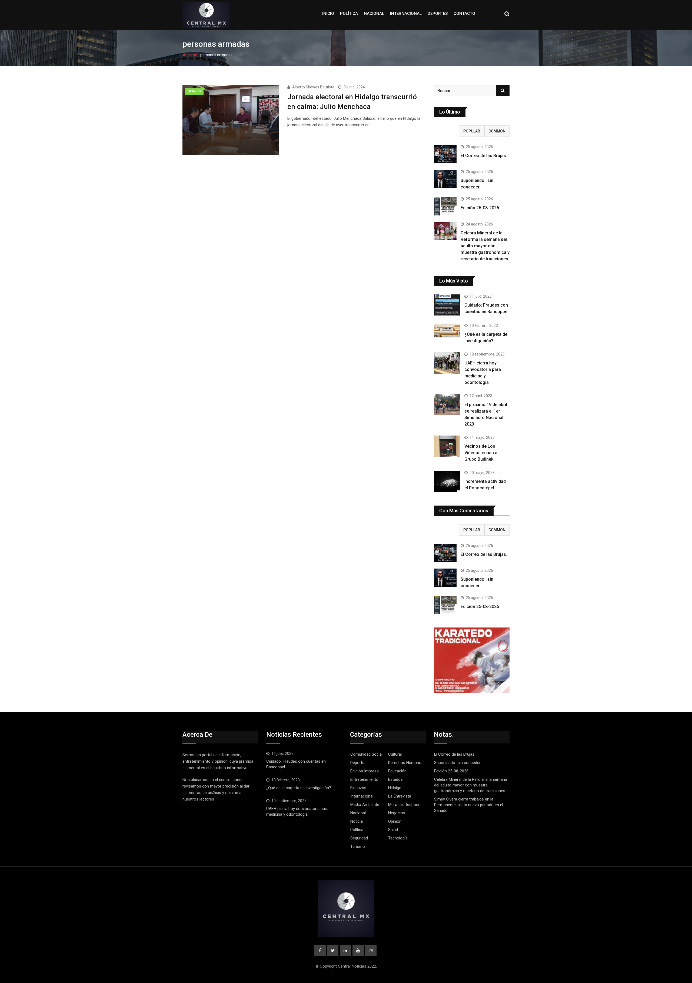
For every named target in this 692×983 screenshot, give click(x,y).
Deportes (438, 13)
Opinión (394, 821)
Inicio (328, 13)
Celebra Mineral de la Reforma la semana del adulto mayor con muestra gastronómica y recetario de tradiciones (485, 245)
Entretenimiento (364, 779)
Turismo (357, 846)
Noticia (356, 821)
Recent (447, 131)
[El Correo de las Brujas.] (445, 154)
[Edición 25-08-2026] (445, 206)
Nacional (374, 13)
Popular (471, 131)
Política (349, 13)
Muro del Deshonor (405, 804)
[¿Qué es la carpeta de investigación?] (447, 330)
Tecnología (398, 838)
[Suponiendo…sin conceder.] (445, 179)
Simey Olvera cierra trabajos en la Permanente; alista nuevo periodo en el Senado (468, 805)
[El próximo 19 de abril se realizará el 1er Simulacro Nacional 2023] (447, 404)
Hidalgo (394, 787)
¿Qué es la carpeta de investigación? (298, 787)
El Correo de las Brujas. (484, 155)
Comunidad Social (366, 754)
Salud (393, 829)
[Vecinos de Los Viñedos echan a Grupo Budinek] (447, 446)
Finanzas (358, 787)
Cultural (395, 754)
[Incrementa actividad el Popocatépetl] (447, 481)
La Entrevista (399, 796)
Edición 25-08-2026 (480, 207)
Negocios (396, 813)
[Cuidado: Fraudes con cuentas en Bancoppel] (447, 305)
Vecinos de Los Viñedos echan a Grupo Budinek (480, 453)
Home (191, 55)
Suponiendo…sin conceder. (457, 762)
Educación (397, 771)
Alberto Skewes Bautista (313, 87)
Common (496, 131)
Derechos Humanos (406, 762)
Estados (395, 779)
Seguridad (359, 838)
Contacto (464, 13)
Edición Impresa (364, 771)
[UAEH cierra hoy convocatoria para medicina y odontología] (447, 362)
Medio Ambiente (364, 804)
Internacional (406, 13)
